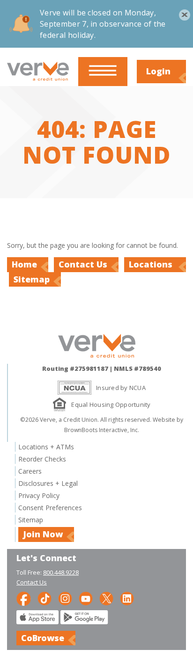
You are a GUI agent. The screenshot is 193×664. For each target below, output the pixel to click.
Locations (152, 264)
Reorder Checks (42, 459)
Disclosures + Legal (48, 483)
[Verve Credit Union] (38, 81)
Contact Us (83, 264)
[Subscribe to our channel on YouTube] (86, 597)
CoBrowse (42, 637)
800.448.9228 (61, 572)
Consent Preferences (50, 507)
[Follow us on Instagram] (65, 597)
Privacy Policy (38, 495)
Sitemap (32, 279)
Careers (30, 471)
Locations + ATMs (46, 446)
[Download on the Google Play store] (84, 621)
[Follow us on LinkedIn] (127, 597)
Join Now (43, 534)
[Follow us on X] (106, 597)
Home (24, 264)
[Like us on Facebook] (23, 597)
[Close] (181, 11)
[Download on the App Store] (37, 621)
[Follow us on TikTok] (44, 597)
